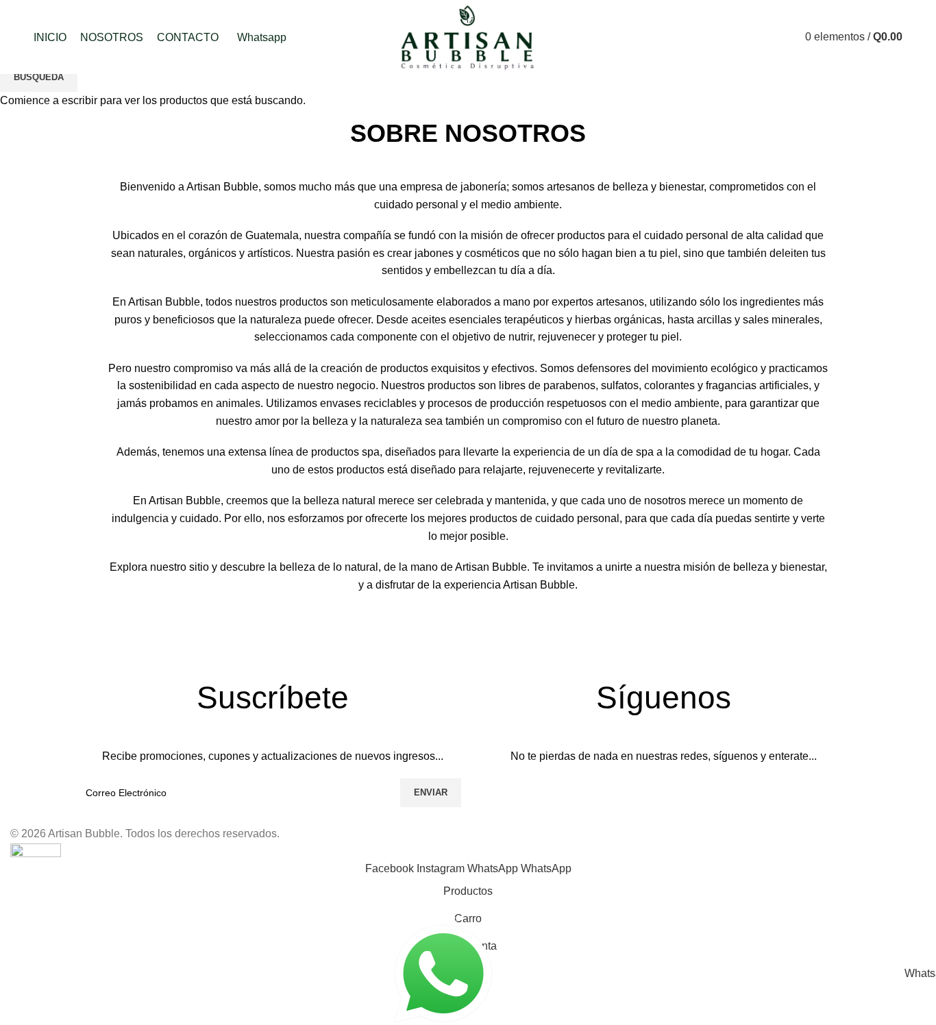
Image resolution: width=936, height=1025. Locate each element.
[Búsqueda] (767, 37)
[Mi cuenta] (743, 37)
